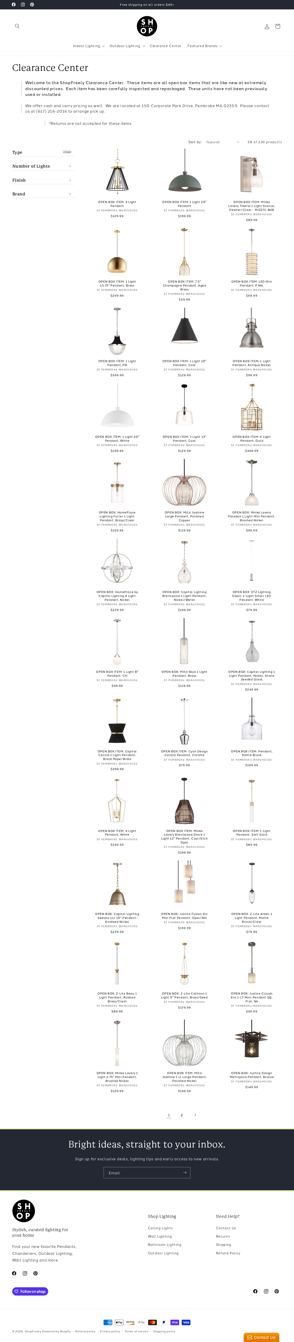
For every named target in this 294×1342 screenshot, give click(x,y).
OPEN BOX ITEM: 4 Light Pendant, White (117, 832)
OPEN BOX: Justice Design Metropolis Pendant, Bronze (252, 1075)
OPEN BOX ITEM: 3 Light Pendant (117, 204)
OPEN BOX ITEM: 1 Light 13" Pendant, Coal (184, 438)
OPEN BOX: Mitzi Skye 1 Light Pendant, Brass (184, 673)
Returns (223, 1236)
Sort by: (195, 141)
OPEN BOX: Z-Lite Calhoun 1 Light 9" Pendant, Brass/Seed (184, 995)
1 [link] (169, 1114)
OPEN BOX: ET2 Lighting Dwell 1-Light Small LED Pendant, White (251, 596)
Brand (18, 194)
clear (67, 151)
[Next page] (195, 1115)
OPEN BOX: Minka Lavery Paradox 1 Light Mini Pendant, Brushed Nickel (251, 516)
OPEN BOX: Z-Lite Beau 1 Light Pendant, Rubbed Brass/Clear (117, 997)
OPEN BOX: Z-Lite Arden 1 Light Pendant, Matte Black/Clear (251, 918)
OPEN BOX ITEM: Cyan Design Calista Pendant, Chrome (184, 753)
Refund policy (85, 1331)
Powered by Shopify (56, 1331)
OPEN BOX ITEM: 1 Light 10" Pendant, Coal (184, 363)
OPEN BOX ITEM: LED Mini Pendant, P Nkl (251, 283)
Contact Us (226, 1227)
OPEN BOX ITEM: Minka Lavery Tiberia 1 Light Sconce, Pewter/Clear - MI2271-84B (251, 206)
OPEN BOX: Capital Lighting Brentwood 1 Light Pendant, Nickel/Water (184, 596)
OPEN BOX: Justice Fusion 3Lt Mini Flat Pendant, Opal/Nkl (184, 916)
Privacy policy (110, 1331)
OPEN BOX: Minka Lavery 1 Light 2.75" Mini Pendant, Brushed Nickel (117, 1077)
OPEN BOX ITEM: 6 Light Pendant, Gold (251, 438)
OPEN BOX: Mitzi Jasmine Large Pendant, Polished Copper (184, 516)
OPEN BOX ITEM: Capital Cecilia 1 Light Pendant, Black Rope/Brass (117, 755)
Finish (19, 180)
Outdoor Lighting (163, 1252)
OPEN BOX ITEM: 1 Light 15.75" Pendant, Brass (117, 283)
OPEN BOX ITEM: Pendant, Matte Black (252, 753)
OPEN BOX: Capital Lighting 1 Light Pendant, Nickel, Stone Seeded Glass (251, 675)
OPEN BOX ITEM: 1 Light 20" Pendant (184, 204)
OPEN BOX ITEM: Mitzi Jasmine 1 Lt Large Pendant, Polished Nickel (184, 1077)
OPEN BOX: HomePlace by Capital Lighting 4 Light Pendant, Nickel (117, 596)
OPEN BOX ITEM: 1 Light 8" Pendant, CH (117, 673)
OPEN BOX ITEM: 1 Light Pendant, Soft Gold (252, 832)
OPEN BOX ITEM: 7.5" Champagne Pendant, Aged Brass (184, 285)
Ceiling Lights (160, 1227)
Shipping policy (164, 1331)
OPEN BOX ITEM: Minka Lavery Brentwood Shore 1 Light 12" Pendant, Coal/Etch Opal (184, 836)
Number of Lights (31, 166)
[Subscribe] (185, 1172)
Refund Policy (228, 1252)
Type (17, 152)
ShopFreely (33, 1331)
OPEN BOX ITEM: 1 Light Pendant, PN (117, 363)
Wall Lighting (160, 1236)
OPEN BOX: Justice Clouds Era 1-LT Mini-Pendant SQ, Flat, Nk (251, 997)
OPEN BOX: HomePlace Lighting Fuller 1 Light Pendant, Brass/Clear (117, 516)
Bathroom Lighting (164, 1244)
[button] (17, 26)
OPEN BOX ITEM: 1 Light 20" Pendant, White (117, 438)
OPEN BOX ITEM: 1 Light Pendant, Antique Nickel (251, 363)
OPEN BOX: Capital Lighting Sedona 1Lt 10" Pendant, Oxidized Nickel (117, 918)
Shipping (223, 1244)
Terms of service (137, 1331)
